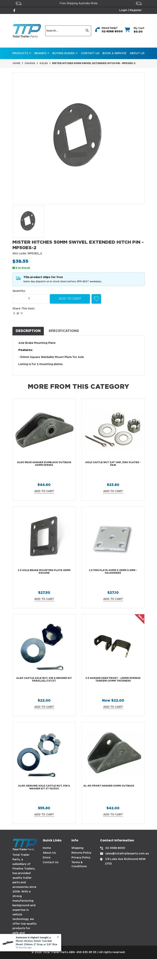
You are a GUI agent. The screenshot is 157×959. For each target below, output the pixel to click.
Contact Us (90, 53)
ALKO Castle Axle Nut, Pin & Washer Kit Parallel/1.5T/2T (44, 679)
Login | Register (130, 10)
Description (28, 331)
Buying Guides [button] (63, 53)
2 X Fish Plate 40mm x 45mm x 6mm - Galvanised (113, 571)
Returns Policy (81, 853)
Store (47, 858)
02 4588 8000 (112, 31)
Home (47, 848)
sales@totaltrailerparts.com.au (127, 853)
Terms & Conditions (79, 864)
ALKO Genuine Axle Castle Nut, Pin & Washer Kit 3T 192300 (44, 787)
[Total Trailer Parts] (26, 31)
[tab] (28, 331)
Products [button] (20, 53)
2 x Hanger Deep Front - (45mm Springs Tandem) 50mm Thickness (113, 679)
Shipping (77, 848)
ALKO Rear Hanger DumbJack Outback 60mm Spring (44, 463)
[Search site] (87, 30)
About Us (137, 53)
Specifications (64, 331)
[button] (96, 299)
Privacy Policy (80, 858)
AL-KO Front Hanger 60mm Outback (108, 786)
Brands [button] (40, 53)
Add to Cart (70, 298)
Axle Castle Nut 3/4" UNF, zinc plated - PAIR (113, 463)
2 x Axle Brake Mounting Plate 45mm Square (44, 571)
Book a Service (114, 53)
